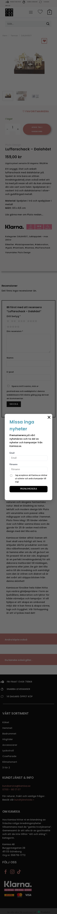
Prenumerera (28, 489)
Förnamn (13, 465)
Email (12, 453)
